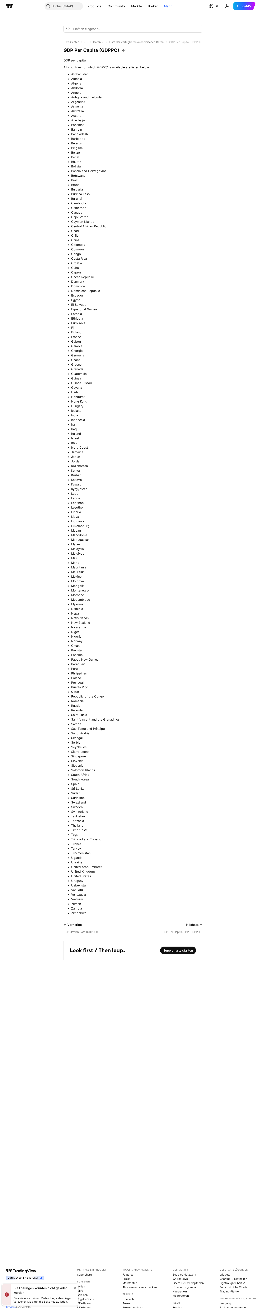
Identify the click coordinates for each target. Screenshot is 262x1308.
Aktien (81, 1286)
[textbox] (134, 29)
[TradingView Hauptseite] (9, 6)
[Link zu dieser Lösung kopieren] (124, 50)
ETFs (80, 1290)
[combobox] (132, 29)
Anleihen (82, 1294)
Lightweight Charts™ (232, 1283)
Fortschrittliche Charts (233, 1287)
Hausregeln (180, 1291)
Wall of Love (180, 1278)
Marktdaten (130, 1283)
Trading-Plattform (231, 1291)
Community (116, 6)
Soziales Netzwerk (184, 1274)
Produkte (94, 6)
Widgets (225, 1274)
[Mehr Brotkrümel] (86, 42)
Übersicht (129, 1299)
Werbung (225, 1303)
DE (217, 6)
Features (128, 1274)
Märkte (136, 6)
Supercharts (84, 1274)
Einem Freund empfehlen (188, 1283)
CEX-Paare (84, 1303)
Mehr (168, 6)
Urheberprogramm (184, 1287)
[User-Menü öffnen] (227, 6)
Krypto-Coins (85, 1299)
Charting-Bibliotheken (233, 1278)
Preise (126, 1278)
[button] (104, 6)
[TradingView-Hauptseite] (21, 1271)
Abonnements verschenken (140, 1287)
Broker (153, 6)
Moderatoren (181, 1295)
